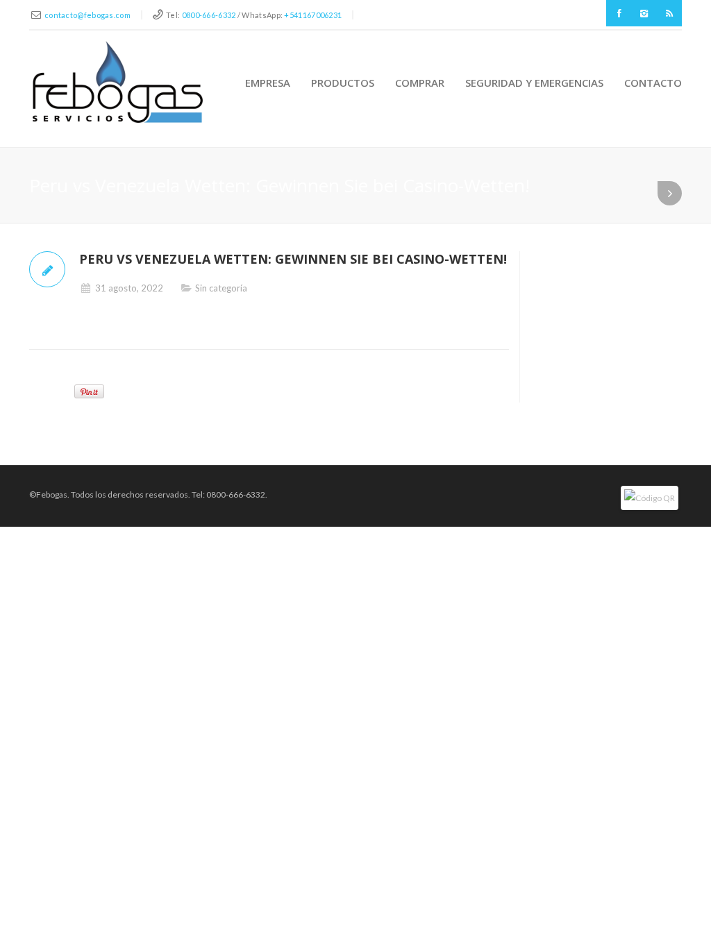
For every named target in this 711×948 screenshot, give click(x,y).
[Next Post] (670, 193)
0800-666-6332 (209, 14)
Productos (342, 83)
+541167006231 (313, 14)
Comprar (419, 83)
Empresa (267, 83)
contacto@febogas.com (87, 14)
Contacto (653, 83)
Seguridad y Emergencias (534, 83)
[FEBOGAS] (118, 82)
